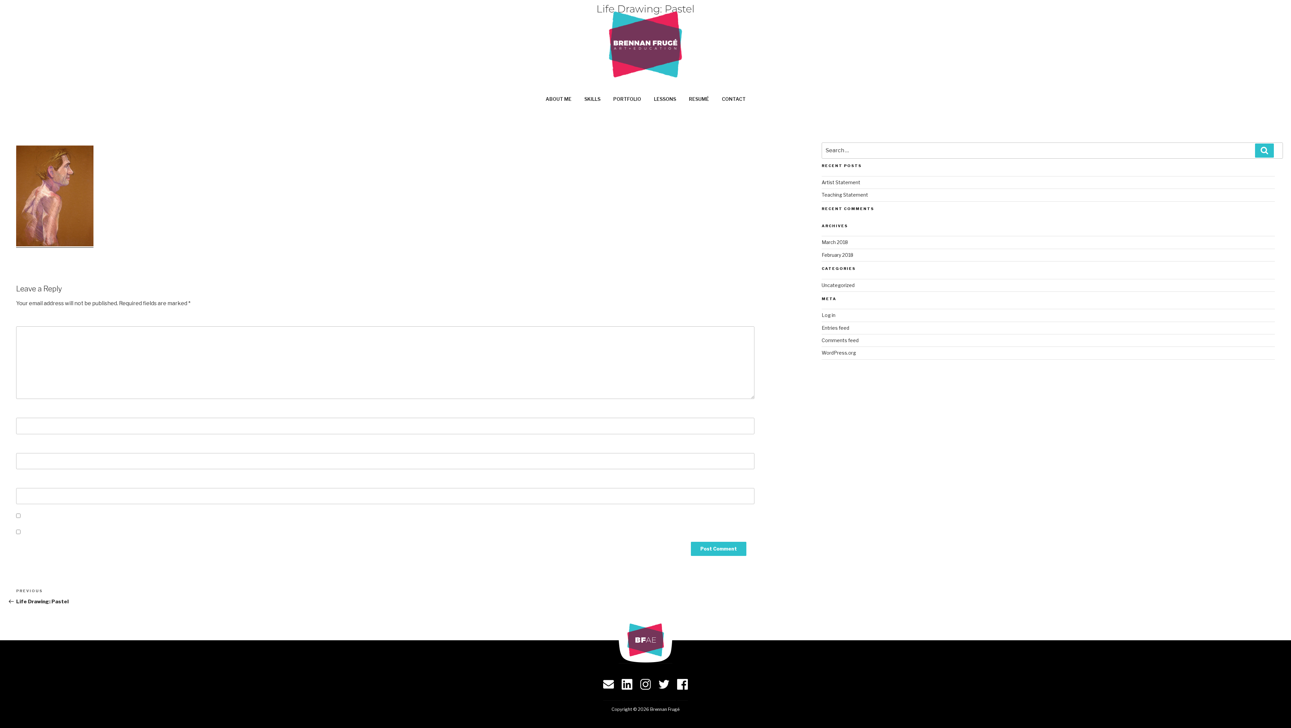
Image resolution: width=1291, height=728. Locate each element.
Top (1275, 712)
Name (26, 411)
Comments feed (840, 340)
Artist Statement (841, 182)
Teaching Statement (845, 195)
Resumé (699, 99)
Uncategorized (838, 285)
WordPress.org (839, 353)
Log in (828, 315)
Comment (31, 319)
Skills (592, 99)
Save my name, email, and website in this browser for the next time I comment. (124, 516)
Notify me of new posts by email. (65, 532)
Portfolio (627, 99)
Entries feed (835, 328)
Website (27, 481)
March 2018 (835, 242)
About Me (559, 99)
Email (25, 446)
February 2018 (837, 255)
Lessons (665, 99)
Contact (734, 99)
